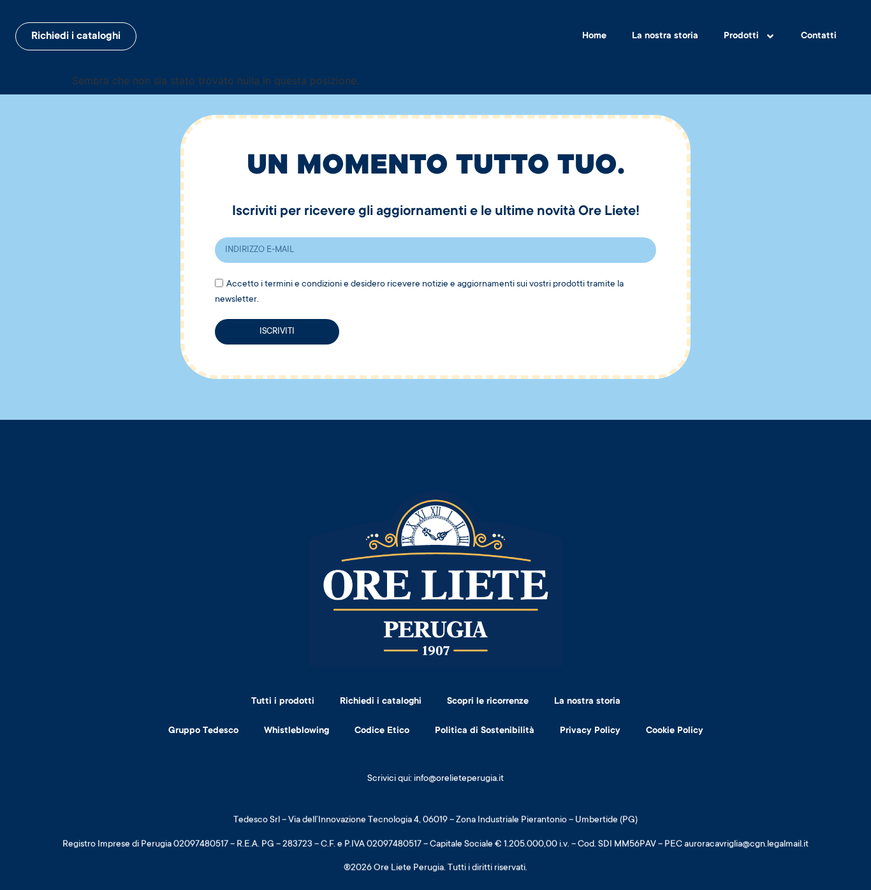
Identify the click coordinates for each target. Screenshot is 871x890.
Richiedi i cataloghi (380, 702)
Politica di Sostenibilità (484, 731)
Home (594, 36)
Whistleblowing (296, 731)
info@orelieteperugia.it (459, 779)
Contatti (819, 36)
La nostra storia (665, 36)
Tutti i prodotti (282, 702)
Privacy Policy (590, 731)
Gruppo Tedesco (203, 731)
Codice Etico (382, 731)
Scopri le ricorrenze (488, 702)
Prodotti (741, 36)
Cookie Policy (674, 731)
